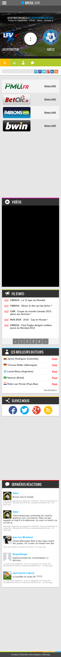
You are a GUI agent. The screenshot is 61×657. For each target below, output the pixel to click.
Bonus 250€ (50, 86)
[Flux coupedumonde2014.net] (48, 410)
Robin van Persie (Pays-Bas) (32, 384)
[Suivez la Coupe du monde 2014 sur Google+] (36, 410)
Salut (15, 493)
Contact (14, 654)
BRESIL (32, 3)
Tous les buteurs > (51, 390)
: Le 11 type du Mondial (27, 300)
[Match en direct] (5, 62)
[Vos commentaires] (32, 62)
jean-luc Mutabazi (23, 537)
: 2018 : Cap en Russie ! (29, 319)
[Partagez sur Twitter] (44, 71)
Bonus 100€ (50, 99)
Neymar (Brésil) (32, 377)
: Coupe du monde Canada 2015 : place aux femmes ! (31, 312)
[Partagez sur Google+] (48, 71)
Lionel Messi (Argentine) (32, 371)
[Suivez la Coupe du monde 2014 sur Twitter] (24, 410)
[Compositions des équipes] (23, 62)
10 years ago (40, 547)
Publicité (24, 654)
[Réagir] (36, 71)
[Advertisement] (30, 167)
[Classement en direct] (14, 62)
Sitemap (46, 654)
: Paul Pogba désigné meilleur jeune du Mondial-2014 (31, 326)
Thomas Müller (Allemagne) (32, 365)
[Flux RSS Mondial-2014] (56, 71)
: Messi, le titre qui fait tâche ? (31, 305)
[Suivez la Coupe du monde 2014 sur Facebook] (13, 410)
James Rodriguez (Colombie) (32, 358)
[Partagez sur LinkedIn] (52, 71)
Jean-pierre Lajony (23, 573)
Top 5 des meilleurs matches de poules (18, 547)
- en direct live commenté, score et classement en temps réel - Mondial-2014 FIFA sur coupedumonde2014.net (27, 565)
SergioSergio (20, 554)
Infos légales (35, 654)
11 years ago (47, 566)
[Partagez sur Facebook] (40, 71)
